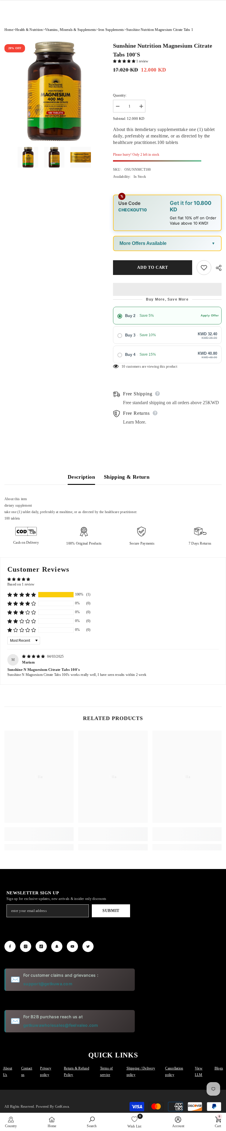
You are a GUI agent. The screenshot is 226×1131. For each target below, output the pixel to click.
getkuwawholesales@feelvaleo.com (60, 1025)
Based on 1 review (20, 584)
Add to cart (152, 267)
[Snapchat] (56, 946)
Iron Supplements (111, 30)
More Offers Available (143, 243)
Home (8, 30)
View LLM (198, 1071)
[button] (124, 61)
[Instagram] (25, 946)
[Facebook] (10, 946)
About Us (7, 1071)
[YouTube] (72, 946)
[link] (39, 834)
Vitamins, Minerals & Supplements (70, 30)
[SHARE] (216, 268)
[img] (34, 656)
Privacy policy (45, 1071)
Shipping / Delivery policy (141, 1071)
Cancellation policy (174, 1071)
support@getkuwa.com (47, 983)
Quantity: (120, 95)
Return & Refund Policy (76, 1071)
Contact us (26, 1071)
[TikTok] (41, 946)
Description (81, 477)
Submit (110, 910)
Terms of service (106, 1071)
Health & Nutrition (29, 30)
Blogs (219, 1068)
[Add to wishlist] (204, 267)
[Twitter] (88, 946)
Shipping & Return (126, 477)
